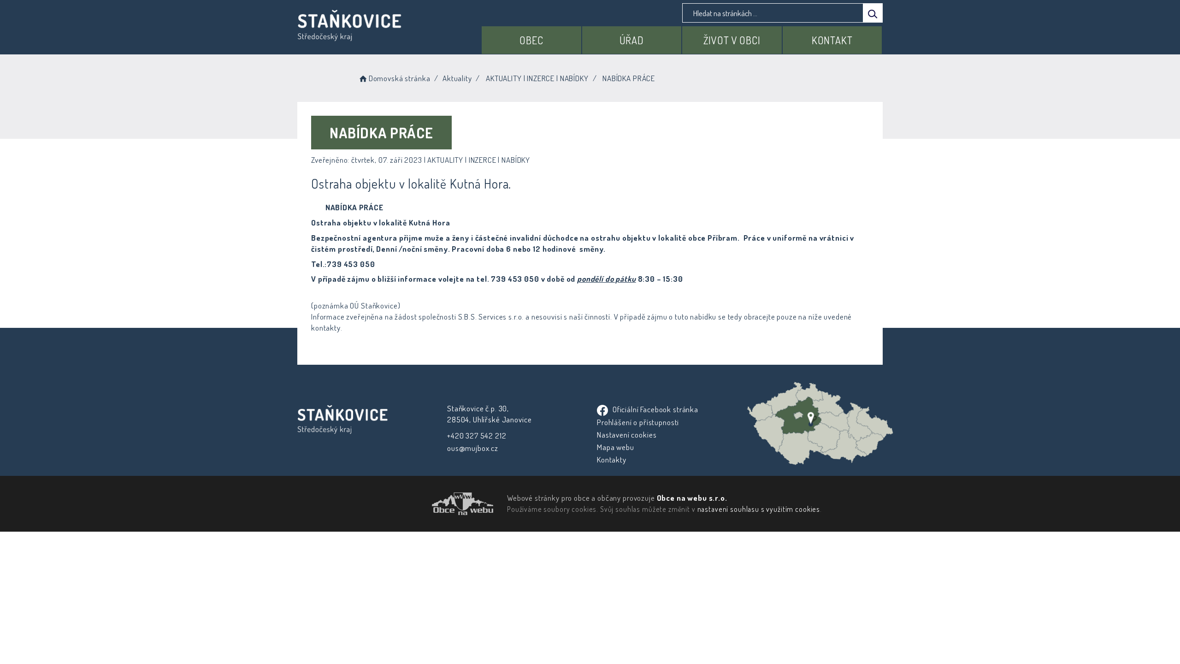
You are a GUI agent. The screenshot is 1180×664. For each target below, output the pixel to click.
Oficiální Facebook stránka (654, 409)
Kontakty (611, 459)
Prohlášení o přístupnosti (638, 422)
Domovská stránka (399, 78)
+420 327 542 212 (477, 435)
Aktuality (457, 78)
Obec (531, 40)
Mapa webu (615, 447)
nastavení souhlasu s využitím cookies (758, 509)
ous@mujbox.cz (472, 448)
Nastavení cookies (626, 434)
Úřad (632, 40)
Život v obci (732, 40)
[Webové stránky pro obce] (410, 503)
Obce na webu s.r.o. (692, 498)
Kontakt (832, 40)
